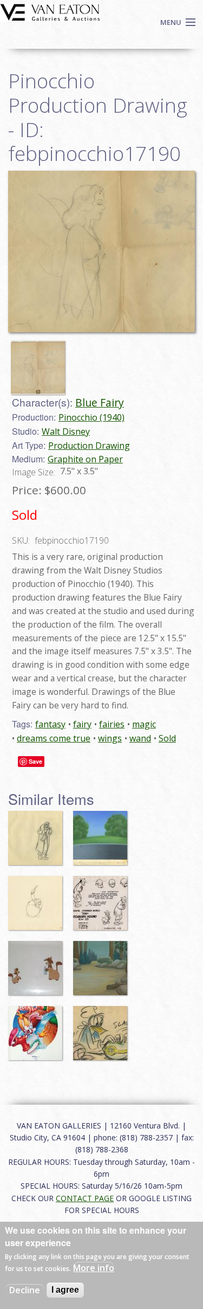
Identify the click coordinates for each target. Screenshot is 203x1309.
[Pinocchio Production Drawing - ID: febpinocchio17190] (101, 250)
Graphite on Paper (85, 459)
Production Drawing (89, 446)
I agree (65, 1289)
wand (140, 738)
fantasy (50, 724)
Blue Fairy (99, 402)
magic (144, 724)
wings (110, 738)
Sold (167, 738)
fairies (112, 724)
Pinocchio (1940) (91, 417)
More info (93, 1268)
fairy (82, 724)
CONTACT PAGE (85, 1198)
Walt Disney (66, 431)
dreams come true (53, 738)
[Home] (50, 11)
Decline (24, 1290)
